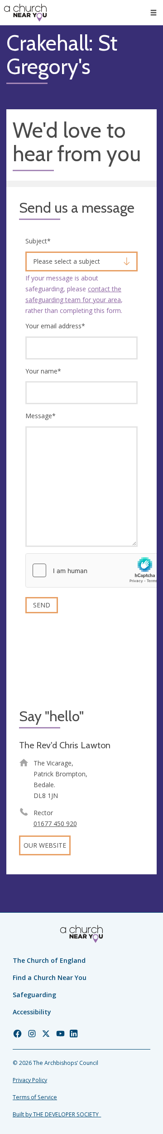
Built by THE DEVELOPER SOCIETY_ (57, 1114)
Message (40, 415)
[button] (153, 12)
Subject (38, 241)
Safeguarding (34, 994)
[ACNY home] (25, 13)
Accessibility (32, 1012)
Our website (45, 845)
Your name (43, 371)
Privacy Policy (30, 1080)
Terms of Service (35, 1097)
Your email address (55, 326)
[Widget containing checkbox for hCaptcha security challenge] (93, 570)
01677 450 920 (55, 823)
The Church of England (49, 960)
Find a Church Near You (49, 977)
